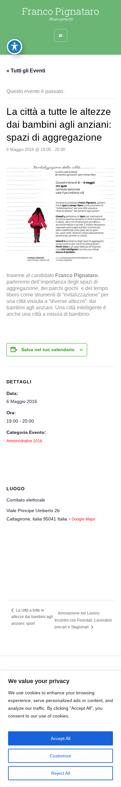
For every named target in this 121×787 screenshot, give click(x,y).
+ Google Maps (81, 519)
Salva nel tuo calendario (48, 349)
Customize (60, 755)
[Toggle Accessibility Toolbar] (14, 46)
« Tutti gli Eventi (25, 70)
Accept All (60, 738)
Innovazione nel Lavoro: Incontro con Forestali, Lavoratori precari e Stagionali (83, 620)
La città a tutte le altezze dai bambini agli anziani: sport (32, 617)
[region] (60, 728)
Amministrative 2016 (24, 441)
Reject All (60, 773)
